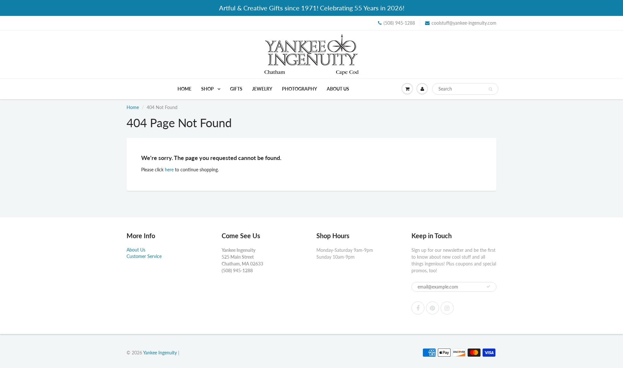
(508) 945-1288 (399, 23)
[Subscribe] (488, 286)
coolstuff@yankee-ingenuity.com (464, 23)
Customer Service (144, 256)
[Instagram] (447, 307)
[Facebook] (417, 307)
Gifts (236, 89)
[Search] (490, 89)
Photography (299, 89)
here (169, 169)
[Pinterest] (432, 307)
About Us (338, 89)
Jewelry (262, 89)
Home (184, 89)
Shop (208, 89)
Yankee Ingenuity (160, 352)
